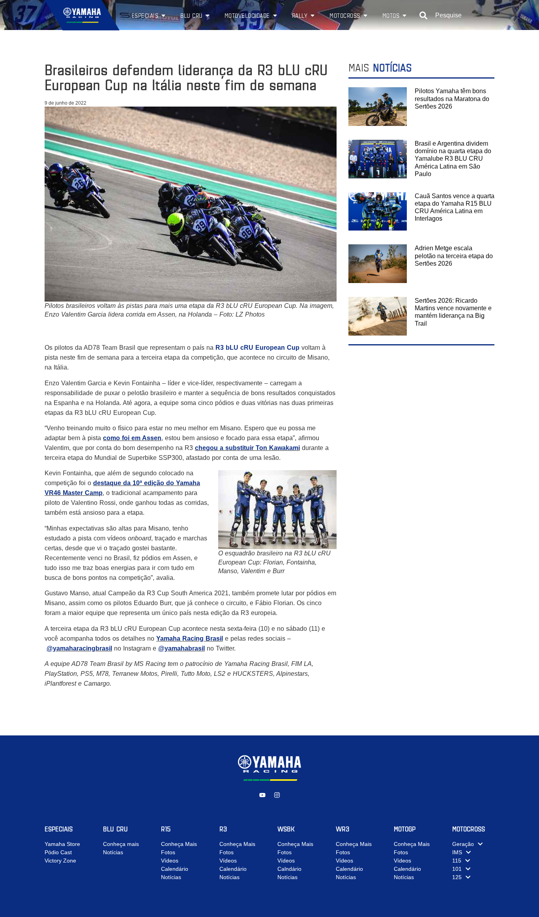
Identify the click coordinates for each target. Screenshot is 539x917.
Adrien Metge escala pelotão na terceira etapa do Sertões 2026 (454, 255)
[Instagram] (277, 795)
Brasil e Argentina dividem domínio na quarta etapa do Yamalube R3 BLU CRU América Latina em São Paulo (453, 158)
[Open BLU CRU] (207, 15)
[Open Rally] (312, 15)
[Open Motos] (404, 15)
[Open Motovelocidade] (275, 15)
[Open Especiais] (163, 15)
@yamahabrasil (181, 648)
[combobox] (456, 15)
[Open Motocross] (365, 15)
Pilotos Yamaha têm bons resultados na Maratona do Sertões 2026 (452, 98)
